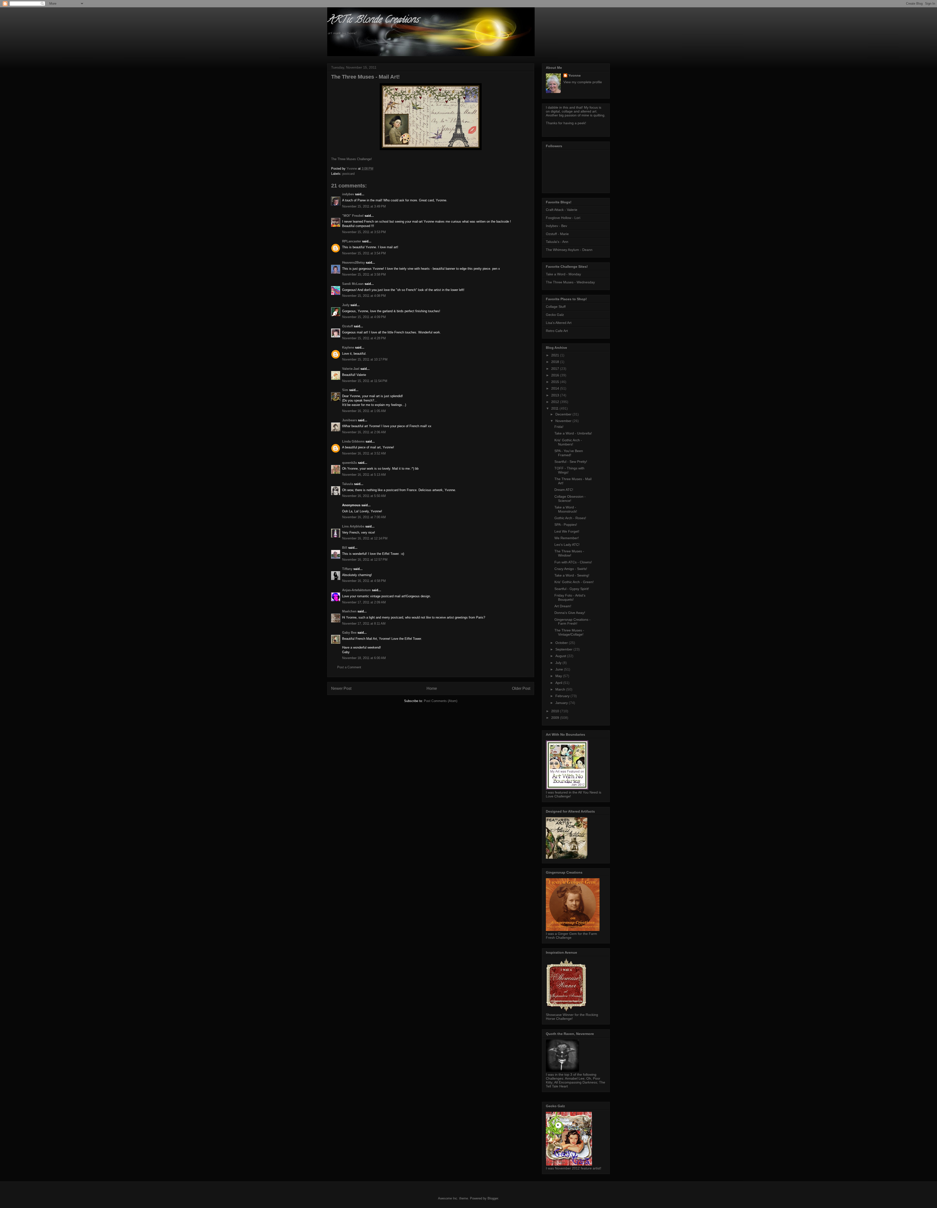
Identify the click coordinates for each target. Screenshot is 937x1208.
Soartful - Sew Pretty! (570, 462)
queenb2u (349, 463)
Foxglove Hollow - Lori (563, 218)
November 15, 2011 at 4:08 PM (364, 296)
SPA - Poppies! (565, 525)
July (558, 663)
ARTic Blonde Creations (373, 20)
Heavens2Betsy (353, 262)
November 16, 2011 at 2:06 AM (364, 432)
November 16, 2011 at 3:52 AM (364, 453)
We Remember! (566, 538)
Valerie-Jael (350, 369)
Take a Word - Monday (563, 274)
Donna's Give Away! (569, 613)
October (562, 643)
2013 (555, 395)
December (563, 414)
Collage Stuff (556, 307)
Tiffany (347, 569)
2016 (555, 375)
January (562, 703)
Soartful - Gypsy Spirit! (571, 589)
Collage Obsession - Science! (570, 499)
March (560, 689)
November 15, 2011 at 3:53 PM (364, 232)
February (562, 696)
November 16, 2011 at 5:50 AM (364, 496)
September (564, 649)
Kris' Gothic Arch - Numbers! (568, 442)
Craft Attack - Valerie (561, 210)
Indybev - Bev (556, 226)
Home (432, 688)
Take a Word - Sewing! (571, 575)
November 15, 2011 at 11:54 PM (364, 381)
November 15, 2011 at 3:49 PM (364, 206)
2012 (555, 402)
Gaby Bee (349, 632)
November (563, 421)
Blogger (493, 1198)
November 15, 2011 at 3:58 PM (364, 274)
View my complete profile (582, 82)
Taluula (347, 484)
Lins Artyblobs (353, 526)
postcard (348, 174)
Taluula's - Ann (557, 242)
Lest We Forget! (566, 531)
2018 (555, 362)
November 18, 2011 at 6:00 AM (364, 658)
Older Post (521, 688)
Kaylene (348, 347)
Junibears (349, 420)
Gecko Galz (555, 315)
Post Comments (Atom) (440, 701)
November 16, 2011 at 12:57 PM (364, 559)
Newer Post (341, 688)
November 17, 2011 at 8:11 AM (364, 623)
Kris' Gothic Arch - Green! (574, 582)
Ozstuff (347, 326)
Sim (345, 390)
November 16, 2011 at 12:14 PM (364, 538)
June (559, 669)
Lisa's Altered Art (558, 323)
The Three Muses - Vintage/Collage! (569, 632)
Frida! (558, 427)
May (559, 676)
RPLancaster (351, 241)
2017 (555, 369)
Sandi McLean (353, 284)
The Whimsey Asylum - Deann (569, 250)
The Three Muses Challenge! (351, 159)
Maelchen (349, 611)
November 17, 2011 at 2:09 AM (364, 602)
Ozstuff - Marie (557, 234)
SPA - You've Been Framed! (568, 453)
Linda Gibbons (353, 441)
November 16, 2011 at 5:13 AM (364, 474)
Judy (345, 305)
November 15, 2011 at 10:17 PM (364, 359)
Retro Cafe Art (557, 331)
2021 (555, 355)
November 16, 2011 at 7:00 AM (364, 517)
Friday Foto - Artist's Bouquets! (569, 597)
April (559, 683)
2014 (555, 388)
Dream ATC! (563, 490)
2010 (555, 711)
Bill (344, 547)
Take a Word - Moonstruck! (565, 509)
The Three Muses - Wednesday (570, 282)
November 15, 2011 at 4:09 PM (364, 317)
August (561, 656)
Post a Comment (349, 667)
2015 (555, 382)
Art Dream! (562, 606)
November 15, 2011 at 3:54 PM (364, 253)
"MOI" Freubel (353, 215)
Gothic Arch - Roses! (570, 518)
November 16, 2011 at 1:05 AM (364, 411)
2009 (555, 718)
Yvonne (574, 75)
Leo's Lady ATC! (567, 545)
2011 (555, 408)
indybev (348, 194)
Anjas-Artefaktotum (356, 590)
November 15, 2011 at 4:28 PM (364, 338)
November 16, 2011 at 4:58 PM (364, 581)
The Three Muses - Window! (569, 553)
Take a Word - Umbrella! (573, 433)
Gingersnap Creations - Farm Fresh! (572, 622)
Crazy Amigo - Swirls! (570, 569)
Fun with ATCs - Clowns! (573, 562)
